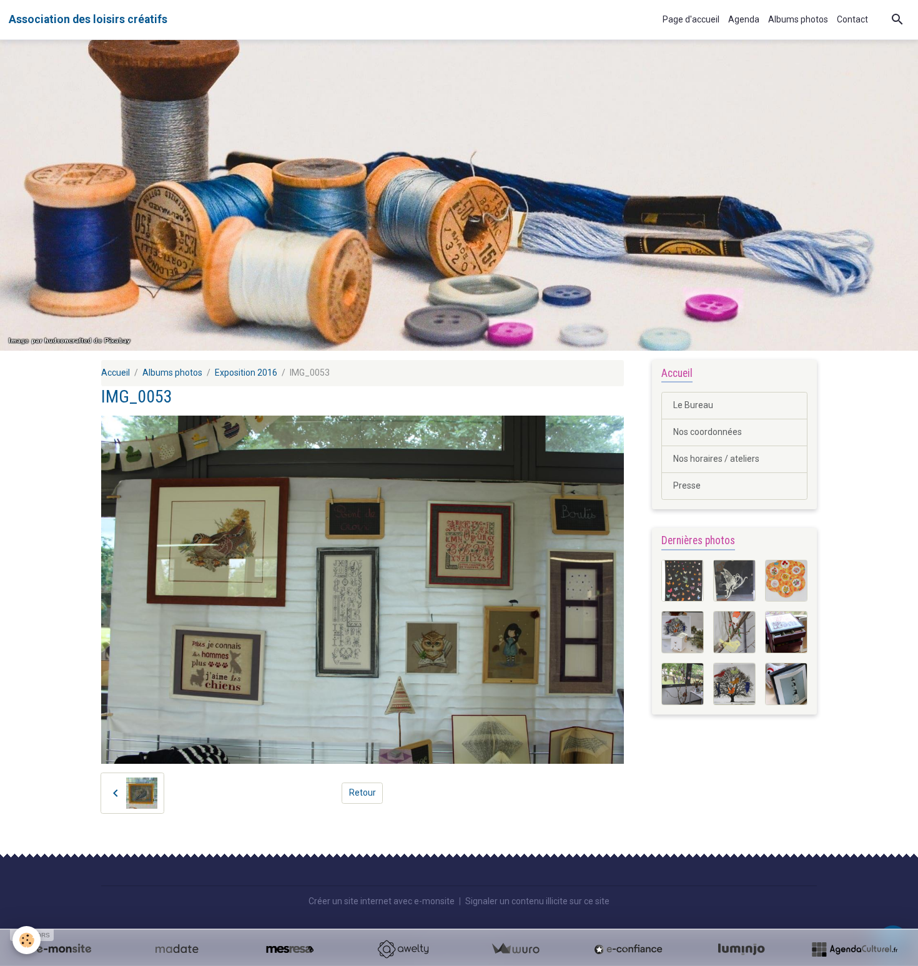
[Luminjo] (741, 949)
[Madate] (177, 949)
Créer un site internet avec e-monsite (381, 901)
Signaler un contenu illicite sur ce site (537, 901)
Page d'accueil (691, 19)
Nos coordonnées (707, 432)
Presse (687, 485)
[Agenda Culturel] (854, 949)
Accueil (115, 373)
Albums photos (798, 19)
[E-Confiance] (628, 949)
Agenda (743, 19)
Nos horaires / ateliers (716, 459)
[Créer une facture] (515, 949)
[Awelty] (403, 949)
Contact (852, 19)
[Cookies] (26, 940)
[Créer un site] (64, 949)
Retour (362, 793)
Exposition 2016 (246, 373)
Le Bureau (693, 405)
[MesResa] (290, 949)
